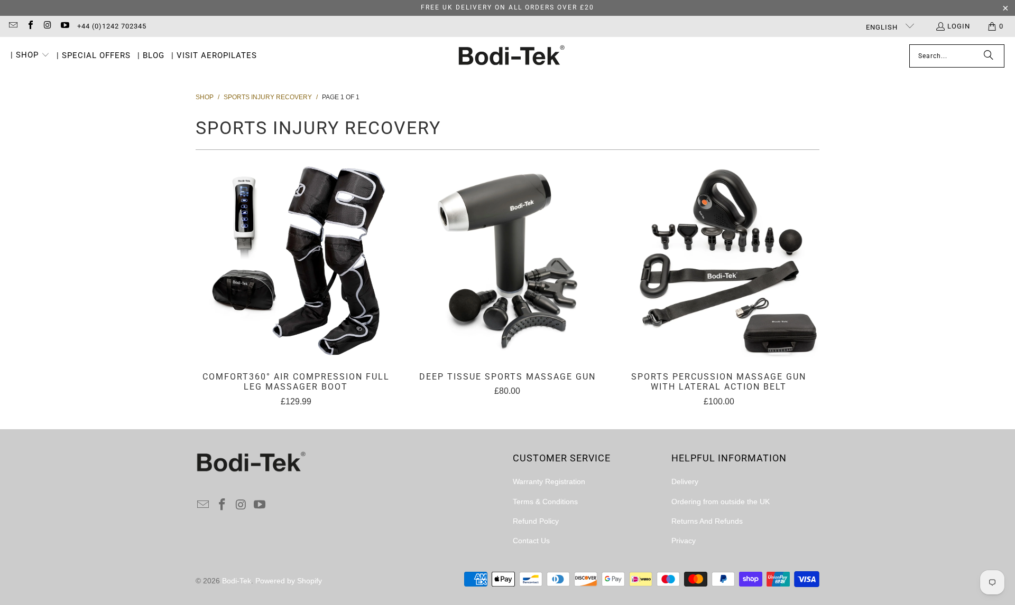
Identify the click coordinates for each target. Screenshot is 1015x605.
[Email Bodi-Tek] (12, 26)
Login (958, 26)
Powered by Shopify (288, 580)
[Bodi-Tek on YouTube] (64, 26)
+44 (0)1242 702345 (111, 26)
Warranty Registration (549, 481)
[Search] (988, 56)
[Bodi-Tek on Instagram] (47, 26)
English (883, 27)
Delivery (684, 481)
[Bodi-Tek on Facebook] (29, 26)
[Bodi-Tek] (511, 56)
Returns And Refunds (707, 521)
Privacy (683, 540)
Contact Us (531, 540)
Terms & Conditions (545, 501)
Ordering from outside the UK (720, 501)
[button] (30, 56)
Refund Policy (536, 521)
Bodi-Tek (236, 580)
